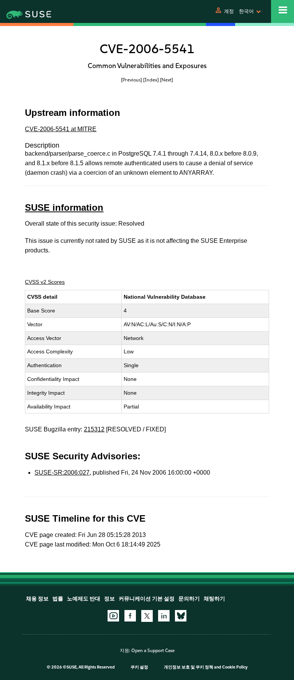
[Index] (151, 80)
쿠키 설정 (139, 667)
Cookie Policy (235, 667)
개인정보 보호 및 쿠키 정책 (188, 667)
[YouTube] (113, 615)
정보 (109, 598)
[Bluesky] (180, 615)
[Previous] (131, 80)
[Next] (166, 80)
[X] (147, 615)
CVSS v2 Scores (45, 282)
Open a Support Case (153, 650)
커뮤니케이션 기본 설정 (147, 598)
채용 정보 (37, 598)
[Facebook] (130, 615)
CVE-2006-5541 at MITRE (60, 129)
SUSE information (64, 207)
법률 (57, 598)
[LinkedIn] (164, 615)
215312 (94, 429)
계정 (229, 11)
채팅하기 (214, 598)
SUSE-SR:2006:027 (62, 472)
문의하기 (189, 598)
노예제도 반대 (83, 598)
